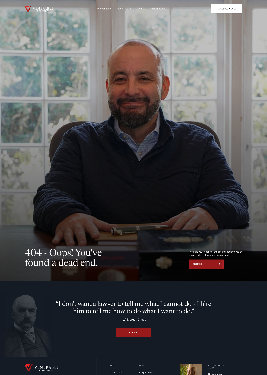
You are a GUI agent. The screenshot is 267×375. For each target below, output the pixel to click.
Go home (197, 264)
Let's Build (133, 332)
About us (140, 8)
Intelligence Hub (157, 8)
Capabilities (122, 8)
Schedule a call (227, 9)
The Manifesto (104, 8)
